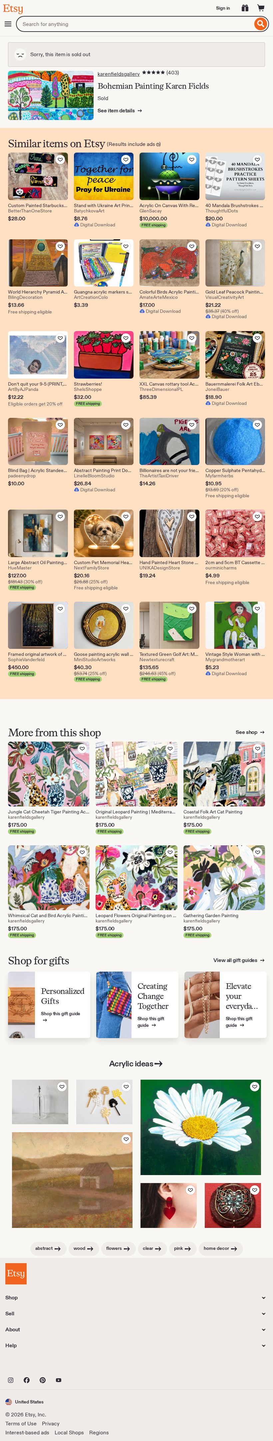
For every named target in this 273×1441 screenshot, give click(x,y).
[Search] (261, 24)
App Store (27, 1365)
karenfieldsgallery (119, 74)
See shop (247, 732)
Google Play (78, 1365)
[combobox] (134, 24)
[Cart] (261, 8)
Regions (99, 1432)
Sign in (223, 8)
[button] (24, 1402)
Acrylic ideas (131, 1063)
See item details (117, 110)
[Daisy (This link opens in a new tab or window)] (200, 1127)
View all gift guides (235, 960)
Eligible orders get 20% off (35, 404)
